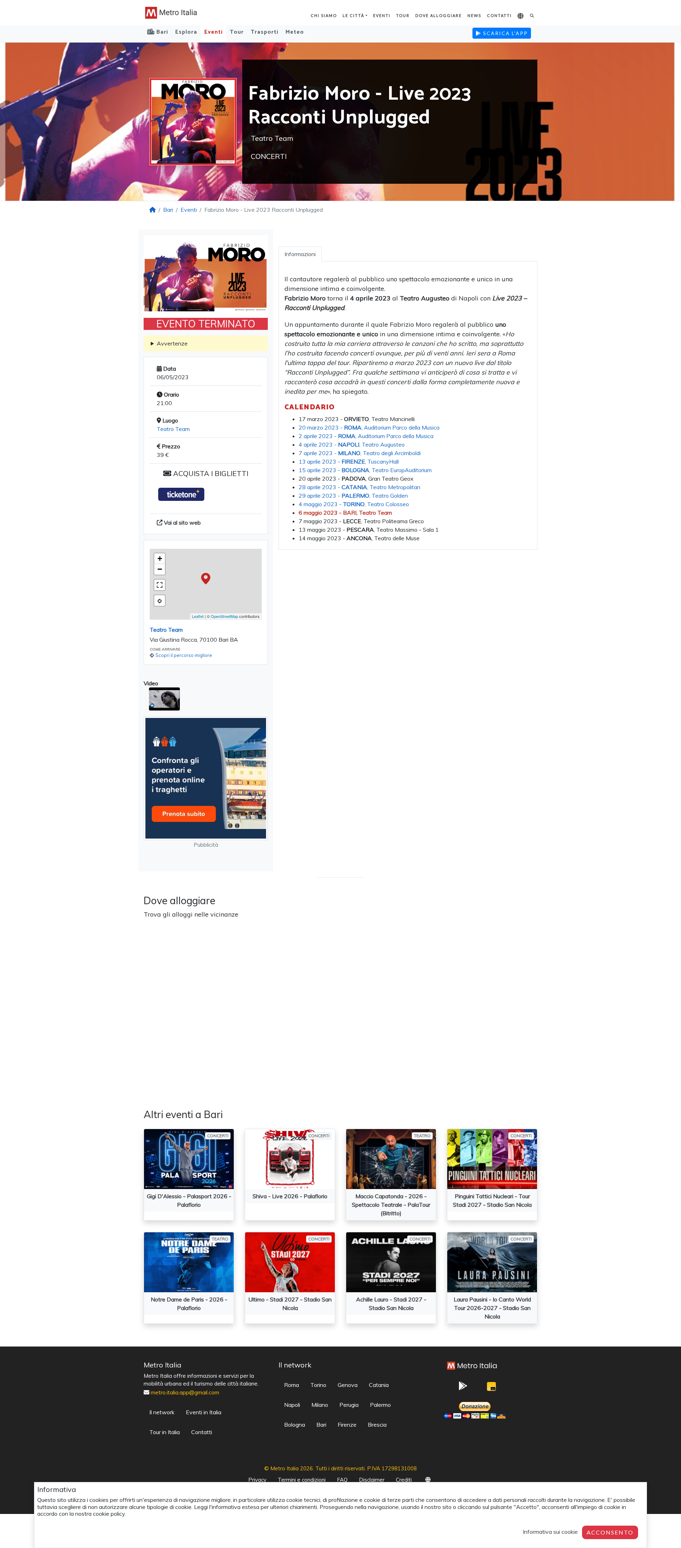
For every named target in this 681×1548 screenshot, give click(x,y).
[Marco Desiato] (491, 1388)
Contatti (499, 15)
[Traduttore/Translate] (521, 16)
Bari (168, 209)
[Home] (152, 209)
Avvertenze (172, 343)
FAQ (342, 1479)
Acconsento (610, 1532)
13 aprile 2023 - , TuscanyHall (349, 461)
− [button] (159, 569)
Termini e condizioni (302, 1479)
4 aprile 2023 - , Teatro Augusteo (352, 444)
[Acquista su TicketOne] (181, 494)
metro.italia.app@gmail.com (185, 1392)
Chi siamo (324, 15)
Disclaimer (371, 1479)
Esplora (186, 32)
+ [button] (159, 558)
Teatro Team (173, 428)
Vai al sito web (181, 522)
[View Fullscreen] (159, 585)
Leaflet (198, 616)
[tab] (300, 254)
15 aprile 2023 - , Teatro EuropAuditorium (365, 470)
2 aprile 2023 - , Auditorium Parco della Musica (366, 435)
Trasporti (264, 32)
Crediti (404, 1479)
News (474, 15)
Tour (403, 15)
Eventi (382, 15)
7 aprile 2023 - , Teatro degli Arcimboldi (360, 453)
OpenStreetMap (224, 616)
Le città (353, 15)
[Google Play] (463, 1388)
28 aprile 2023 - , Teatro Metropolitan (359, 487)
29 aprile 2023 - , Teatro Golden (353, 495)
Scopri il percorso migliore (183, 655)
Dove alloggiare (438, 15)
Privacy (257, 1479)
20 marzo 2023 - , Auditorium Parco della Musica (369, 427)
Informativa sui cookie (550, 1531)
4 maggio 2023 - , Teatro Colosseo (354, 504)
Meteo (295, 32)
